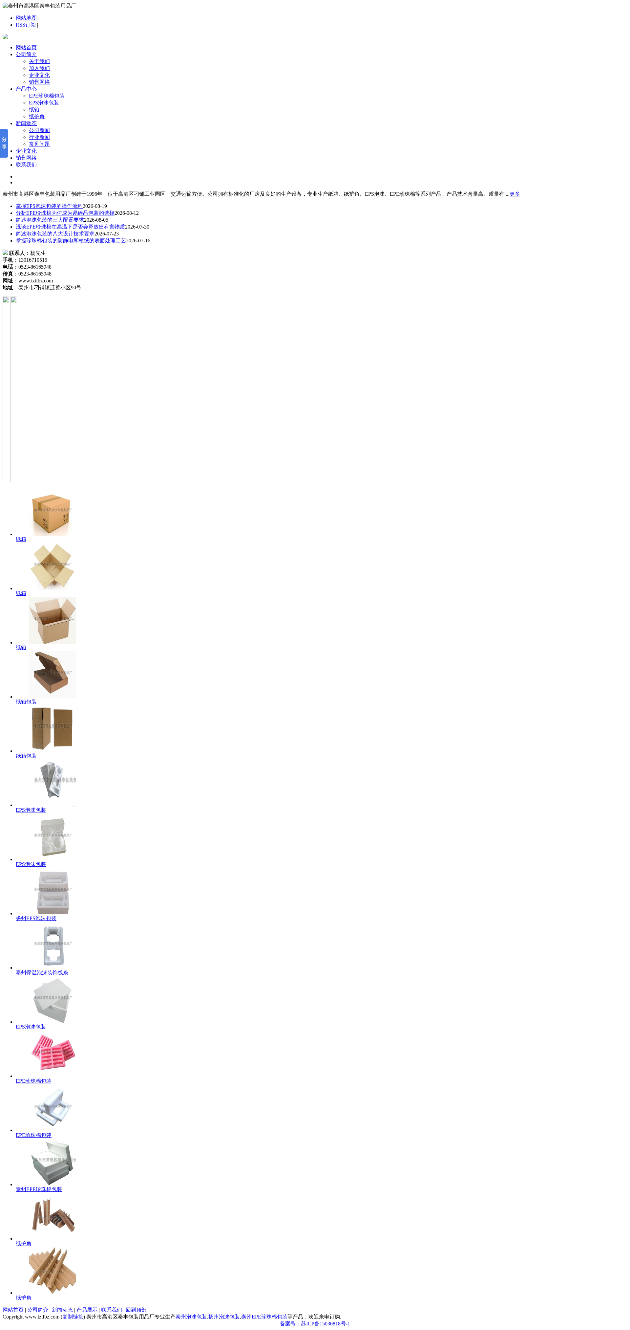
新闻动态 (26, 123)
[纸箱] (52, 534)
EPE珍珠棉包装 (47, 96)
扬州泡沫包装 (224, 1316)
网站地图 (26, 18)
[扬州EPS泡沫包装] (52, 913)
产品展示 (86, 1310)
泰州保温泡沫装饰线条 (42, 972)
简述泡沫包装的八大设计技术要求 (55, 233)
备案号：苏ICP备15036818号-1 (315, 1323)
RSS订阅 (26, 25)
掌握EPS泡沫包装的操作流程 (49, 206)
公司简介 (26, 54)
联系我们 (26, 164)
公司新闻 (39, 130)
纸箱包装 (26, 701)
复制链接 (72, 1316)
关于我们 (39, 61)
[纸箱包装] (52, 696)
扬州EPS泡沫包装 (36, 918)
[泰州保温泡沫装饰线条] (52, 967)
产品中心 (26, 89)
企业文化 (39, 75)
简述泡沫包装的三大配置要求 (50, 220)
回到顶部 (136, 1310)
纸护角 (37, 116)
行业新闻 (39, 137)
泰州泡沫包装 (191, 1316)
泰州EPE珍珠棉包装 (39, 1189)
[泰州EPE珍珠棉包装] (52, 1184)
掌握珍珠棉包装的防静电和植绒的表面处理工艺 (71, 240)
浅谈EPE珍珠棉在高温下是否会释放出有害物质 (70, 227)
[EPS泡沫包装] (52, 805)
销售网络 (39, 82)
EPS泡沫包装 (44, 102)
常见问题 (39, 144)
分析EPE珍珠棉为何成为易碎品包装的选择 (65, 213)
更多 (515, 194)
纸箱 (34, 109)
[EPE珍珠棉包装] (52, 1076)
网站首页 (26, 47)
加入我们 (39, 68)
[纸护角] (52, 1238)
